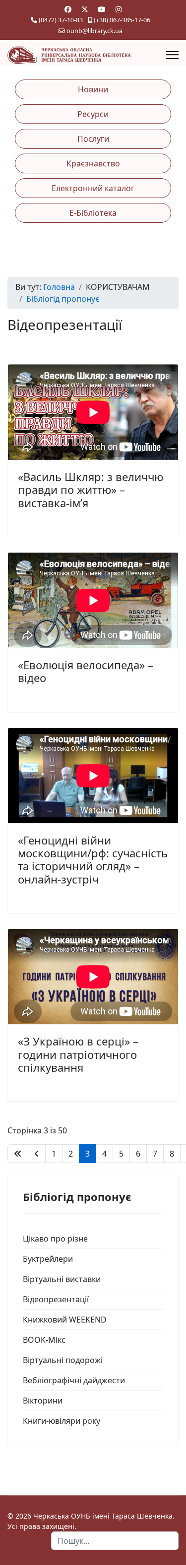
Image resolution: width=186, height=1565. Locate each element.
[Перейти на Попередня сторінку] (37, 1153)
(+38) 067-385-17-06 (122, 20)
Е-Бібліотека (93, 212)
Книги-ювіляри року (61, 1420)
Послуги (93, 138)
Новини (93, 89)
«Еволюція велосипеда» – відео (85, 671)
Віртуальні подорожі (63, 1360)
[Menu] (172, 55)
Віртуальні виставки (62, 1279)
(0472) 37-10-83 (61, 20)
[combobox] (115, 1540)
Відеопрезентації (56, 1299)
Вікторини (42, 1400)
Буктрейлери (48, 1258)
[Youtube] (102, 9)
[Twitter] (84, 9)
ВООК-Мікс (44, 1339)
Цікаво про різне (55, 1238)
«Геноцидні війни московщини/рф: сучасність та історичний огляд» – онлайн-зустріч (93, 859)
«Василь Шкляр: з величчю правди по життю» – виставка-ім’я (90, 489)
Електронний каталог (93, 188)
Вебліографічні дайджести (74, 1380)
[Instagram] (119, 9)
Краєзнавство (93, 163)
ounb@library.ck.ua (94, 31)
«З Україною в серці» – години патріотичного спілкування (78, 1054)
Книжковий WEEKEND (65, 1319)
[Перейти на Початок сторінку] (17, 1153)
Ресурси (93, 114)
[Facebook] (67, 9)
